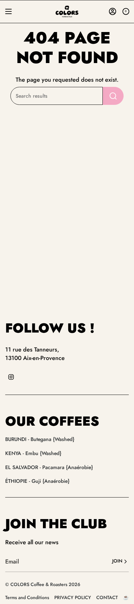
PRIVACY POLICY (72, 597)
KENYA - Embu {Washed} (33, 453)
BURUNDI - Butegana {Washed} (39, 439)
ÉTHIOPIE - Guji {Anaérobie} (37, 481)
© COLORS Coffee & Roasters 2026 (42, 584)
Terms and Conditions (27, 597)
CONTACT (107, 597)
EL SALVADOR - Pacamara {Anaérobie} (49, 467)
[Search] (113, 96)
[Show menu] (8, 11)
